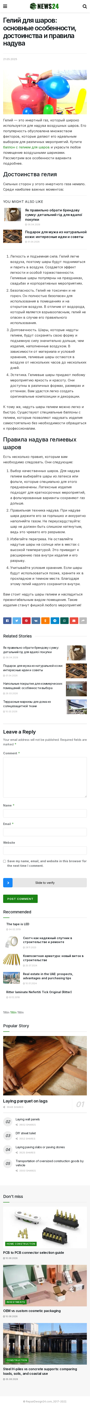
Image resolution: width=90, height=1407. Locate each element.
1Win (13, 1012)
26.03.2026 (11, 693)
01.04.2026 (33, 241)
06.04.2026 (33, 224)
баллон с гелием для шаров (26, 147)
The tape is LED (17, 924)
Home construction (21, 1243)
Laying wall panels (28, 1119)
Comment (11, 753)
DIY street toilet (26, 1133)
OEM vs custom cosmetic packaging (32, 1311)
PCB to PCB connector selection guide (33, 1252)
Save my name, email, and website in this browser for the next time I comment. (47, 863)
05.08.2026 (11, 1379)
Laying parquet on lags (25, 1101)
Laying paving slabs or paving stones (40, 1147)
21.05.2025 (10, 59)
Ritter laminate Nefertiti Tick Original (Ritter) (39, 992)
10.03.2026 (11, 711)
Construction (17, 1360)
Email (8, 824)
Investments (16, 1302)
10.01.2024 (31, 983)
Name (9, 805)
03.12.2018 (14, 997)
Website (9, 842)
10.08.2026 (11, 1258)
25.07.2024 (31, 965)
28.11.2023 (30, 947)
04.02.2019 (14, 929)
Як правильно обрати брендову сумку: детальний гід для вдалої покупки (53, 215)
